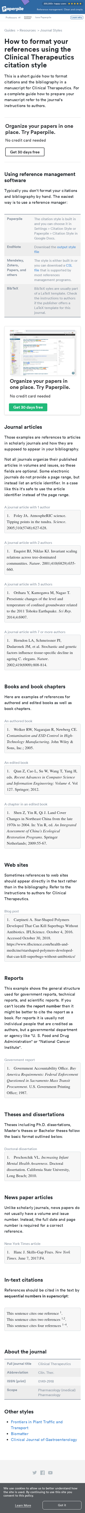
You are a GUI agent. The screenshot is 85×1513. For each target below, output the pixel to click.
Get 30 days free (25, 152)
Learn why (76, 17)
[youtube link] (50, 1473)
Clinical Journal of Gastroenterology (44, 1439)
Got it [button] (62, 1505)
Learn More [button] (23, 1505)
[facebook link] (42, 1473)
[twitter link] (35, 1473)
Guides (9, 30)
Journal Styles (51, 30)
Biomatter (20, 1433)
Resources (28, 30)
